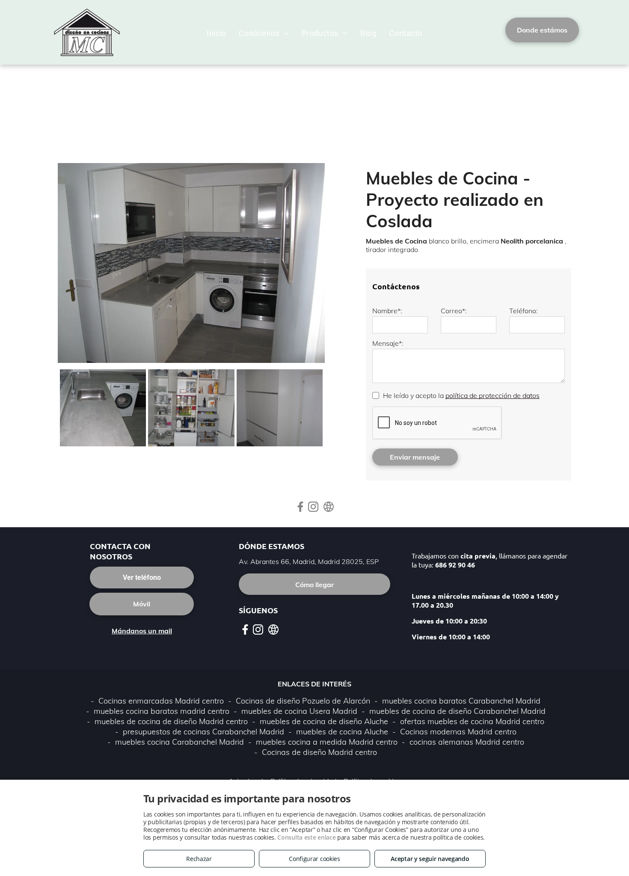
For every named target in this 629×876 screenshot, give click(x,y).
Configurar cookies (314, 859)
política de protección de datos (492, 395)
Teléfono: (523, 310)
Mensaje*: (388, 343)
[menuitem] (216, 33)
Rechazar (199, 859)
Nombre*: (387, 310)
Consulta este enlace (306, 837)
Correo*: (454, 310)
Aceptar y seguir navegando (430, 859)
